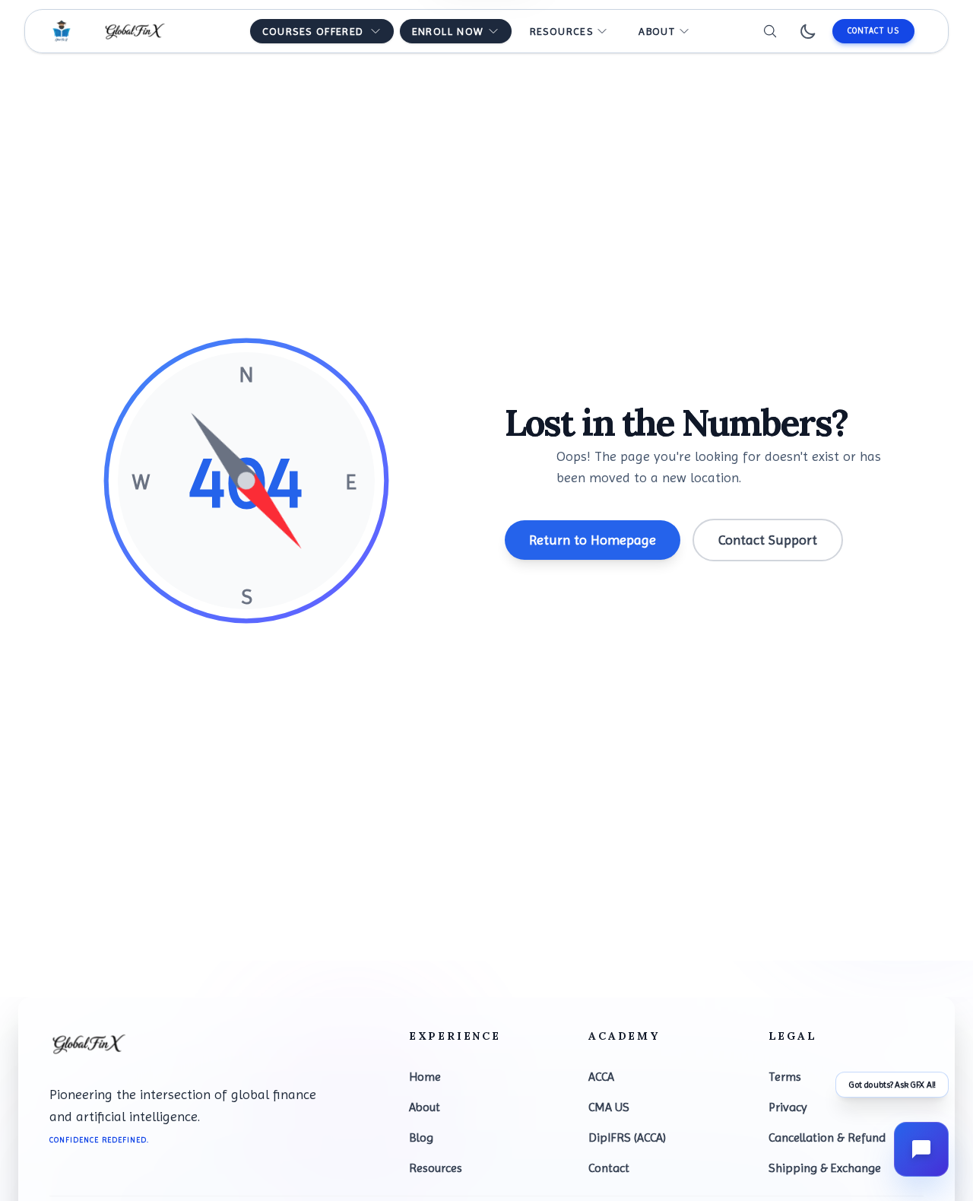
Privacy (788, 1107)
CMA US (608, 1107)
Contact (608, 1168)
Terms (785, 1076)
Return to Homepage (592, 540)
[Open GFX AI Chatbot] (921, 1149)
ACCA (601, 1076)
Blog (421, 1137)
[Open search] (770, 31)
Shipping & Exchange (825, 1168)
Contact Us (873, 31)
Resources (435, 1168)
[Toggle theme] (808, 31)
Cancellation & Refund (827, 1137)
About (424, 1107)
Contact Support (767, 540)
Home (425, 1076)
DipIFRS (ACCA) (627, 1137)
